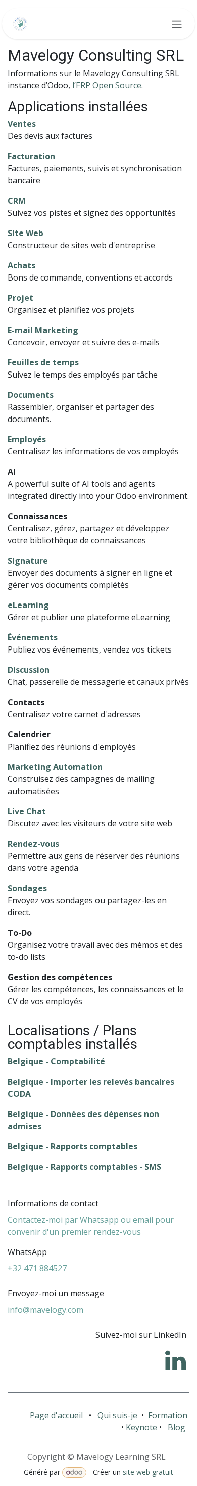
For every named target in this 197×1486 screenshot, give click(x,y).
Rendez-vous (33, 843)
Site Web (25, 233)
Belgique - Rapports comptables (72, 1146)
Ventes (22, 123)
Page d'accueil (56, 1415)
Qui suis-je (117, 1415)
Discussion (29, 669)
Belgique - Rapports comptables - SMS (84, 1166)
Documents (31, 394)
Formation (168, 1415)
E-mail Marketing (43, 330)
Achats (21, 265)
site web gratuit (148, 1472)
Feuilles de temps (43, 362)
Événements (33, 637)
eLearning (28, 605)
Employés (27, 439)
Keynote (142, 1427)
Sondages (27, 888)
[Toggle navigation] (177, 23)
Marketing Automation (55, 766)
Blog (176, 1427)
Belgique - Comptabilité (56, 1061)
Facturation (31, 156)
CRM (17, 200)
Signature (28, 560)
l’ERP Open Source (106, 85)
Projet (20, 297)
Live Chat (27, 811)
